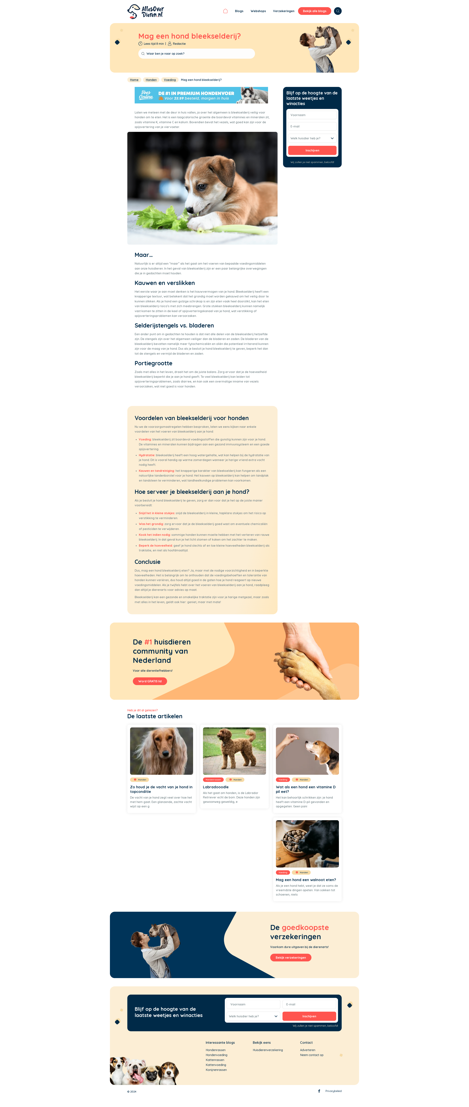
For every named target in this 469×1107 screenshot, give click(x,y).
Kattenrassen (215, 1060)
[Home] (225, 11)
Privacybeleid (334, 1091)
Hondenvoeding (216, 1055)
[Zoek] (338, 11)
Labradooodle (216, 787)
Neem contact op (312, 1055)
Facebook (319, 1092)
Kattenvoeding (216, 1065)
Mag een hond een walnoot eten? (306, 879)
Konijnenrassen (216, 1070)
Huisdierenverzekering (268, 1050)
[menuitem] (225, 11)
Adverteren (307, 1050)
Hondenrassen (216, 1050)
